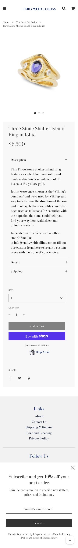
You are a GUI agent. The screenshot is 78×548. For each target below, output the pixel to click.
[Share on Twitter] (19, 378)
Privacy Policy (39, 438)
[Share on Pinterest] (29, 378)
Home (6, 22)
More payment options (36, 345)
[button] (35, 113)
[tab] (39, 159)
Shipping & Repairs (39, 427)
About (39, 416)
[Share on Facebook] (10, 378)
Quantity (14, 307)
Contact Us (39, 421)
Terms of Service (41, 538)
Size (11, 290)
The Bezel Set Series (26, 22)
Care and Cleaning (39, 433)
